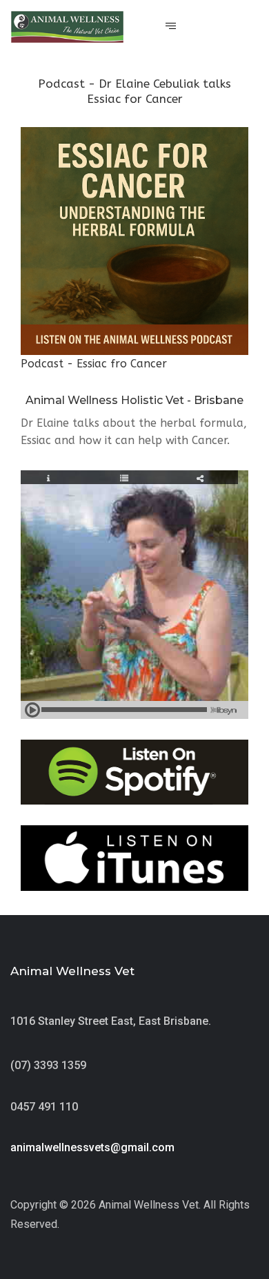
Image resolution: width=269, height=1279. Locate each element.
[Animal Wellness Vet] (67, 27)
